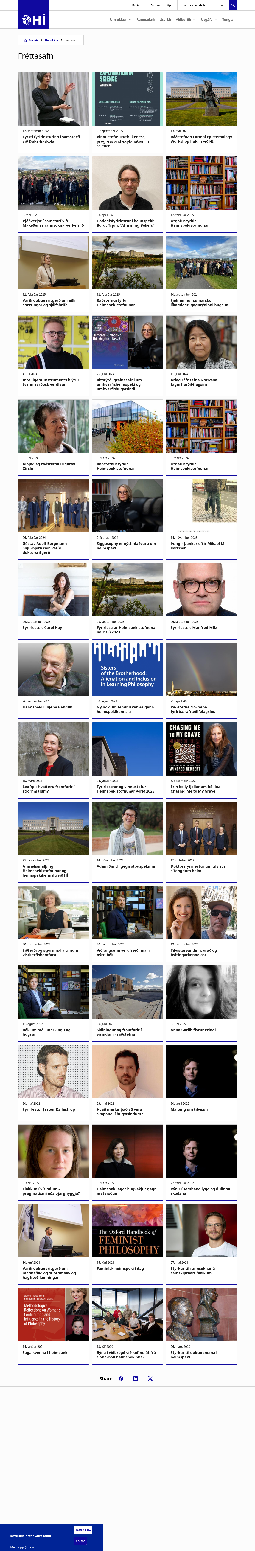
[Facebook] (121, 1378)
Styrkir (165, 19)
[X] (150, 1378)
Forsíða (33, 40)
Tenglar (228, 19)
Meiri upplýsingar (22, 1547)
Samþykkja (83, 1530)
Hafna (80, 1540)
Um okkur (51, 40)
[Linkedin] (135, 1378)
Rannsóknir (146, 19)
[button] (233, 6)
